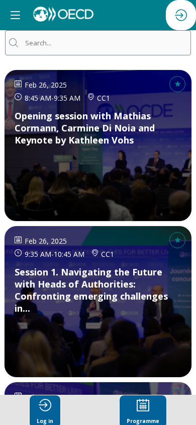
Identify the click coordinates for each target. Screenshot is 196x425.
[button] (15, 15)
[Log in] (181, 15)
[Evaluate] (177, 84)
